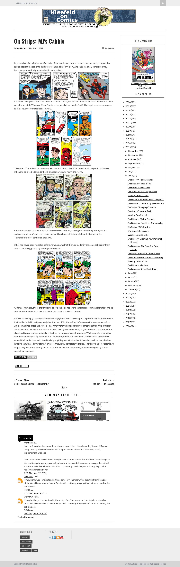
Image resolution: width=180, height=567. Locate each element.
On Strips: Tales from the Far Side (144, 253)
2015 (128, 147)
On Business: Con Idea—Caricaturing (145, 223)
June (130, 175)
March (131, 281)
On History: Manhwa (138, 265)
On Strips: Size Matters (139, 187)
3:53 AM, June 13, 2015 (35, 493)
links (35, 550)
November (133, 155)
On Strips (32, 357)
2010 (128, 309)
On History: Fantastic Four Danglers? (146, 199)
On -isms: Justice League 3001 (142, 191)
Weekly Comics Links (138, 195)
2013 (128, 297)
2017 (128, 138)
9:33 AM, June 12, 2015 (35, 473)
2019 (128, 130)
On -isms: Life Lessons (138, 230)
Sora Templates (139, 563)
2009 (128, 313)
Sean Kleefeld (21, 48)
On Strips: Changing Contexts (142, 207)
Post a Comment (26, 517)
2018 (128, 134)
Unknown (28, 476)
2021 (128, 122)
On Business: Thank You (139, 183)
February (132, 285)
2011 (128, 305)
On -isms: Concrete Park (139, 211)
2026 (128, 102)
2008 (128, 318)
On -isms (25, 537)
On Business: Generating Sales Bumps (146, 203)
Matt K (27, 442)
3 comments (109, 48)
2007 (128, 322)
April (130, 277)
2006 (128, 326)
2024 (128, 110)
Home (64, 387)
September (133, 163)
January (132, 289)
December (133, 151)
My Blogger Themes (158, 563)
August (132, 167)
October (132, 159)
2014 (128, 293)
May (130, 273)
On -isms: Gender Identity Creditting (145, 257)
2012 (128, 301)
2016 (128, 143)
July (130, 171)
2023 (128, 114)
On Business (26, 541)
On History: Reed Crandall (140, 179)
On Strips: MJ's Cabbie (139, 227)
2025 (128, 106)
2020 (128, 126)
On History (26, 546)
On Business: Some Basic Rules (142, 269)
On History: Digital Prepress (141, 219)
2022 (128, 118)
